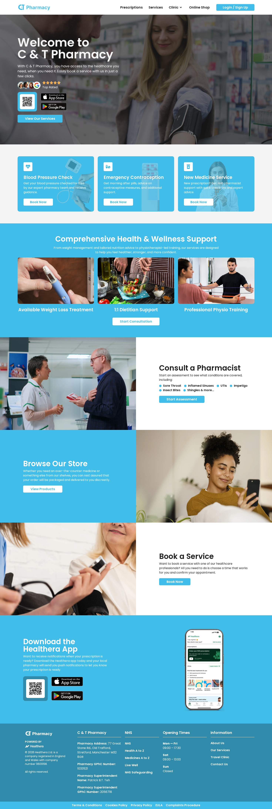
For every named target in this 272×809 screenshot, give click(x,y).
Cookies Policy (116, 805)
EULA (158, 805)
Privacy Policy (141, 805)
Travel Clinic (220, 757)
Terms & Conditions (87, 805)
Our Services (220, 750)
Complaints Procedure (183, 805)
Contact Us (219, 764)
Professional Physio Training (216, 310)
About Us (217, 743)
